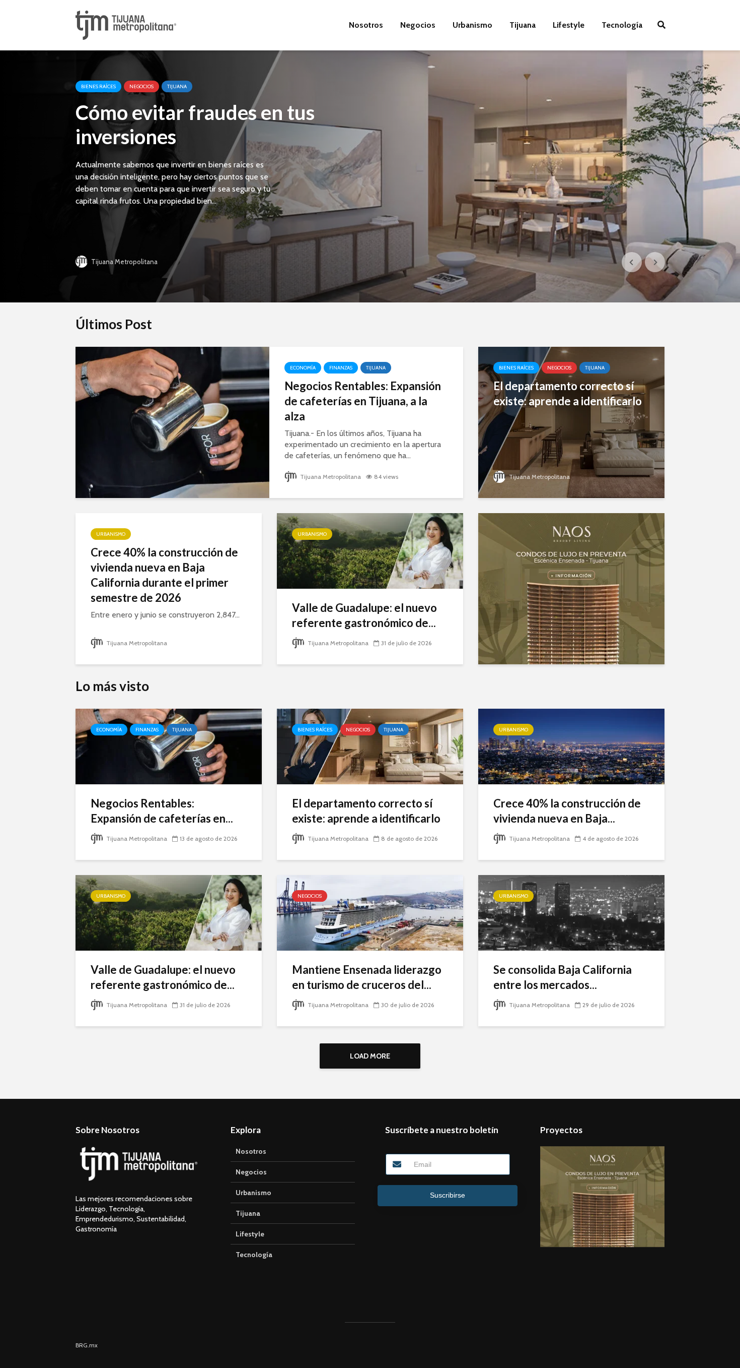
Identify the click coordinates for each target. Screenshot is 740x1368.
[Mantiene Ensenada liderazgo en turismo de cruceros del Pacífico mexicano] (370, 912)
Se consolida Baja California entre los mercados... (562, 977)
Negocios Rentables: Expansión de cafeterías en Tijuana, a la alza (362, 401)
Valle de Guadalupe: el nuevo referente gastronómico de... (364, 615)
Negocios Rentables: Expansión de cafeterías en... (162, 810)
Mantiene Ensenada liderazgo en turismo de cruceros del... (366, 977)
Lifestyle (568, 25)
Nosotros (366, 25)
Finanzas (340, 367)
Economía (303, 367)
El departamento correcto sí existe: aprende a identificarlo (567, 393)
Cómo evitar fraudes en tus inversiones (195, 124)
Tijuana (522, 25)
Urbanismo (472, 25)
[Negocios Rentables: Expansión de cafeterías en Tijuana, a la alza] (172, 421)
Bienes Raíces (98, 86)
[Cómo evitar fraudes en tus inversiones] (370, 176)
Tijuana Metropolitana (124, 262)
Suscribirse (447, 1195)
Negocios (417, 25)
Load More (370, 1056)
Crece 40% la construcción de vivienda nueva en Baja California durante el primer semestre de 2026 (164, 574)
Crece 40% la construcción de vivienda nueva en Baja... (567, 810)
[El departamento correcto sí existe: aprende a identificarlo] (571, 421)
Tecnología (622, 25)
